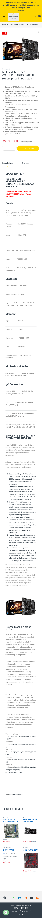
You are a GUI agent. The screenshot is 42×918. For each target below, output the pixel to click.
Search (30, 16)
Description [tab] (7, 163)
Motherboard (34, 24)
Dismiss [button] (21, 10)
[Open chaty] (6, 912)
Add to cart (29, 148)
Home (4, 24)
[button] (38, 32)
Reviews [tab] (25, 163)
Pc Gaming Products (17, 24)
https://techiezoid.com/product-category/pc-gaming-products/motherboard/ (20, 769)
